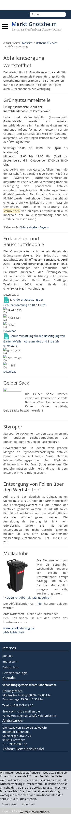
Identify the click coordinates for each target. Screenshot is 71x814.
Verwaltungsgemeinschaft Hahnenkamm (29, 715)
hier (40, 603)
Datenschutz (10, 667)
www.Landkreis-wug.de (18, 628)
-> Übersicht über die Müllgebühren (27, 597)
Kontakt (7, 656)
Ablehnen (28, 804)
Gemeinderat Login (15, 673)
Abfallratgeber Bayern (34, 227)
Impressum (9, 661)
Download (10, 331)
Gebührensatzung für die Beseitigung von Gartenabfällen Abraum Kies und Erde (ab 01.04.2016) (34, 340)
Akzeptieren (10, 804)
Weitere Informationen (35, 812)
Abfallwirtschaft (13, 632)
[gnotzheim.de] (36, 26)
